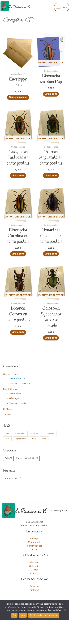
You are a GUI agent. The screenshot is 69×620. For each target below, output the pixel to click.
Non (23, 615)
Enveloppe (19, 433)
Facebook (35, 586)
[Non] (65, 610)
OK (14, 615)
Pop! (7, 439)
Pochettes (34, 433)
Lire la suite (51, 94)
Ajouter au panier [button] (18, 97)
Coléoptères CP (17, 378)
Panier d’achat (34, 545)
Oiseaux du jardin (17, 403)
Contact (34, 573)
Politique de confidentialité (44, 615)
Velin (44, 439)
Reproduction (20, 439)
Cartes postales (11, 374)
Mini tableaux (10, 389)
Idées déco (34, 562)
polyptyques (49, 433)
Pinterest (34, 590)
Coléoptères (15, 393)
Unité (34, 439)
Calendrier (34, 566)
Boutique (34, 538)
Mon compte (34, 542)
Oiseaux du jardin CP (19, 383)
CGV (34, 549)
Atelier (34, 569)
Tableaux (8, 414)
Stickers (7, 409)
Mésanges (14, 398)
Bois (7, 433)
